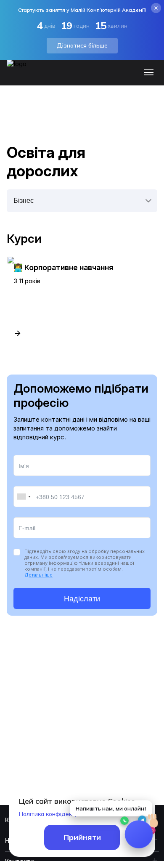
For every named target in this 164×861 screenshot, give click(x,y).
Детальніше (38, 575)
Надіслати (82, 599)
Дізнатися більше (82, 45)
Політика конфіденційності (57, 814)
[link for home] (21, 76)
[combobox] (23, 496)
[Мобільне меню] (150, 72)
